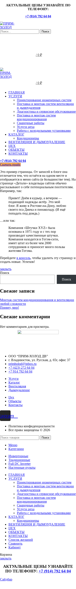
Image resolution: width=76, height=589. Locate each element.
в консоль (23, 258)
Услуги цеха (25, 127)
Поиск (4, 273)
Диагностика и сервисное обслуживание (46, 111)
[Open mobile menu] (38, 63)
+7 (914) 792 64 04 (38, 16)
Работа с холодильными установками (44, 130)
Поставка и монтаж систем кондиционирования (36, 117)
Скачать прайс (10, 164)
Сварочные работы (30, 123)
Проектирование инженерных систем (44, 100)
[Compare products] (38, 38)
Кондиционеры (28, 138)
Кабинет (14, 547)
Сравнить (15, 543)
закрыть (5, 269)
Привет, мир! (9, 307)
